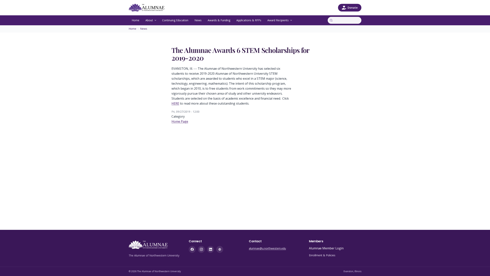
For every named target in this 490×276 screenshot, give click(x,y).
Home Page (180, 121)
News (198, 20)
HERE (175, 103)
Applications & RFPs (248, 20)
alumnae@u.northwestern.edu (267, 248)
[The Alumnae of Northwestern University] (149, 7)
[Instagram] (201, 249)
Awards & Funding (219, 20)
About (149, 20)
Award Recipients (278, 20)
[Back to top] (481, 267)
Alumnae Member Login (326, 248)
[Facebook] (192, 249)
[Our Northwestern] (219, 249)
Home (135, 20)
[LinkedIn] (210, 249)
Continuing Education (175, 20)
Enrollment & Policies (322, 255)
